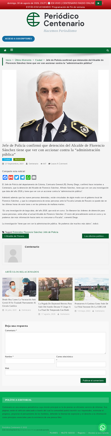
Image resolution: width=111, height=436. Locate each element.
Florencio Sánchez (33, 232)
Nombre (9, 357)
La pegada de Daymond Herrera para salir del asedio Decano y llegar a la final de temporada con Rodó (55, 307)
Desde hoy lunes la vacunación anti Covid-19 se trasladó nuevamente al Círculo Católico (19, 303)
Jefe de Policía (50, 232)
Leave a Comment (59, 164)
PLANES (54, 433)
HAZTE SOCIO (68, 433)
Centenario (33, 164)
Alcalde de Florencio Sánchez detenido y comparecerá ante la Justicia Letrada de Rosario (17, 236)
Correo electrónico (64, 358)
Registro (81, 433)
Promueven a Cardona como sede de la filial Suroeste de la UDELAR (91, 305)
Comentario (11, 330)
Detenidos (18, 232)
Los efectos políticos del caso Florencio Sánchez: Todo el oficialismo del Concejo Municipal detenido (96, 236)
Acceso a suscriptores (98, 433)
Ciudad (7, 159)
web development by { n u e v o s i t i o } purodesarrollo (25, 430)
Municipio (19, 159)
